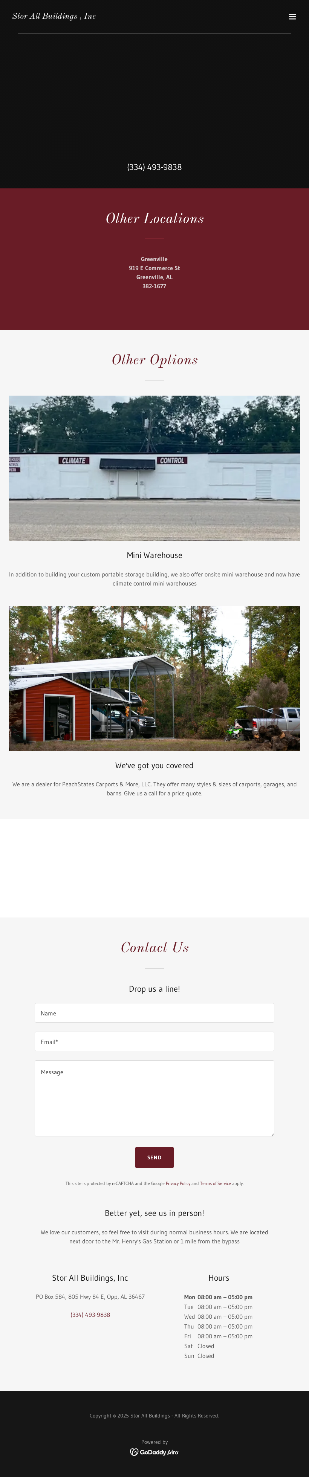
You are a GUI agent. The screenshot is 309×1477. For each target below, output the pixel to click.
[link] (54, 16)
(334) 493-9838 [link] (154, 167)
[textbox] (154, 1013)
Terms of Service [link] (215, 1183)
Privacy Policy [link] (178, 1183)
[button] (292, 16)
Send (154, 1157)
